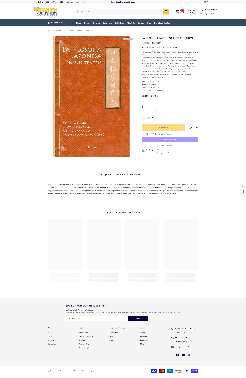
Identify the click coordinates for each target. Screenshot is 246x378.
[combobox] (118, 12)
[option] (91, 96)
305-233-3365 (186, 338)
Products (59, 30)
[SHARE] (195, 128)
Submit (138, 318)
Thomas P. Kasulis (170, 47)
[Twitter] (189, 355)
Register (214, 10)
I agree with (149, 134)
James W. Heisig (155, 47)
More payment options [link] (170, 145)
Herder (153, 84)
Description (105, 174)
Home (50, 30)
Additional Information (129, 174)
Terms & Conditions (163, 134)
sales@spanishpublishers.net (74, 2)
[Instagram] (177, 355)
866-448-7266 (51, 2)
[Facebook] (172, 355)
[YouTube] (183, 355)
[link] (190, 128)
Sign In (206, 10)
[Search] (121, 12)
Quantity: (145, 107)
